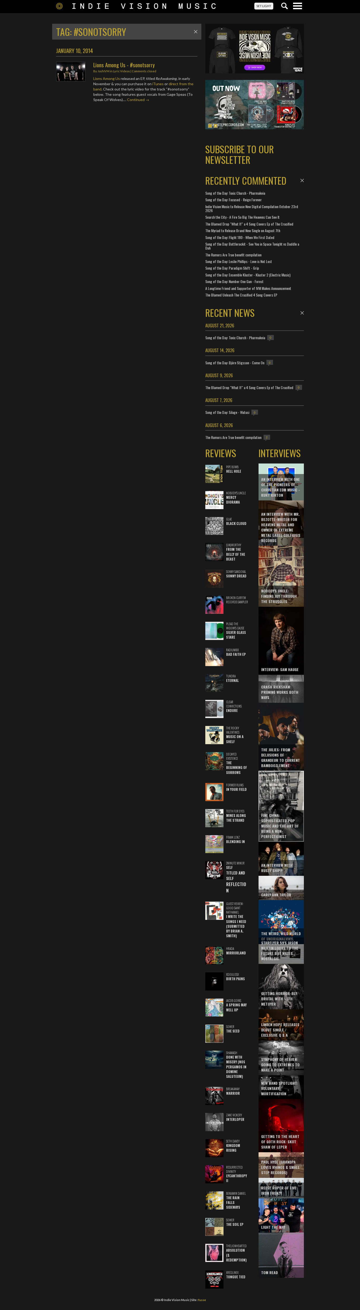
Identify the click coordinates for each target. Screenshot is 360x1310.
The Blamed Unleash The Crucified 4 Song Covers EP (241, 295)
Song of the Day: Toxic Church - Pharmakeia (235, 193)
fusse (202, 1300)
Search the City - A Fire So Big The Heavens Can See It (242, 217)
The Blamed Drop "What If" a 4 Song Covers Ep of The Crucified (249, 224)
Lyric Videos (121, 71)
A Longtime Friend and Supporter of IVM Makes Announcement (248, 288)
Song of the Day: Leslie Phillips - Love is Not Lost (238, 261)
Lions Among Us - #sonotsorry (124, 65)
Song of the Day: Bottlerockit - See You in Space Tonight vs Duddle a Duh (252, 246)
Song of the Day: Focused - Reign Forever (233, 199)
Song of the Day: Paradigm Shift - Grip (232, 268)
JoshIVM (103, 71)
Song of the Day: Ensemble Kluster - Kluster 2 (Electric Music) (247, 275)
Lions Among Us (106, 78)
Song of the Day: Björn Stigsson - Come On (234, 362)
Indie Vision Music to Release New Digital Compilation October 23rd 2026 (251, 208)
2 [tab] (215, 126)
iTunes (158, 84)
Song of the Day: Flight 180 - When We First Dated (239, 237)
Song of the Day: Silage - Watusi (227, 412)
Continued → (138, 99)
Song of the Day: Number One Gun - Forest (234, 281)
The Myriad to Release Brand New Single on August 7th (242, 230)
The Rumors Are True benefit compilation (233, 254)
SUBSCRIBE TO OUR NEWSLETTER (239, 154)
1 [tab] (210, 126)
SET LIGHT (263, 6)
